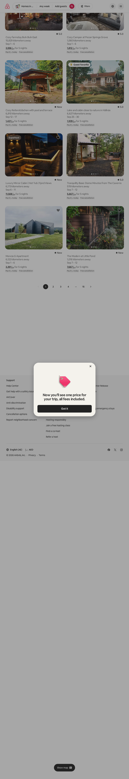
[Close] (90, 366)
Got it (64, 408)
